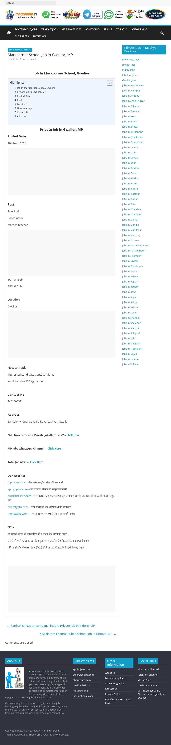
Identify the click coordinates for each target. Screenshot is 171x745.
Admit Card (92, 29)
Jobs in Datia (129, 152)
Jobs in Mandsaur (132, 230)
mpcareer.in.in (81, 690)
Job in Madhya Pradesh (20, 49)
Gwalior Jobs (129, 80)
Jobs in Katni (129, 204)
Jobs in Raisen (130, 276)
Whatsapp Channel (148, 669)
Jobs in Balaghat (131, 106)
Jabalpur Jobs (129, 75)
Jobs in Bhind (129, 121)
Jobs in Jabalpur (131, 193)
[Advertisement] (61, 171)
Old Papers (22, 36)
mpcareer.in (15, 482)
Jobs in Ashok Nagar (133, 100)
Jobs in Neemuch (131, 255)
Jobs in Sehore (130, 307)
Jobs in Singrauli (131, 343)
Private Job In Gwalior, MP (31, 91)
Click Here (73, 435)
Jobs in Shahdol (131, 317)
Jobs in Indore (130, 188)
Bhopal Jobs (128, 64)
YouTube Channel (147, 685)
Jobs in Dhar (129, 162)
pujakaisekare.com (19, 496)
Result (108, 29)
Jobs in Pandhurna (132, 266)
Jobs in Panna (129, 271)
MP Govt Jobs (49, 29)
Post (19, 100)
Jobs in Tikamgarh (132, 348)
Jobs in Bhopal (130, 126)
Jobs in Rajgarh (130, 281)
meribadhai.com (18, 513)
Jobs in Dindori (130, 168)
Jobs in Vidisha (130, 364)
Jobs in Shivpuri (131, 333)
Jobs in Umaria (130, 359)
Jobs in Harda (129, 183)
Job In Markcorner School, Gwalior (36, 87)
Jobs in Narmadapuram (135, 245)
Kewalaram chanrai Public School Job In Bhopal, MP (78, 634)
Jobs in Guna (129, 173)
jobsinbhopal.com (83, 696)
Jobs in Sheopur (131, 328)
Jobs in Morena (130, 240)
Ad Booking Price (114, 683)
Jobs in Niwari (130, 260)
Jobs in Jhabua (130, 199)
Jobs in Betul (129, 116)
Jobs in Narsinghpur (133, 250)
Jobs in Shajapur (131, 322)
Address (21, 116)
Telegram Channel (148, 674)
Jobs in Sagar (129, 297)
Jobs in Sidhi (129, 338)
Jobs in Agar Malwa (133, 85)
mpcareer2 (31, 59)
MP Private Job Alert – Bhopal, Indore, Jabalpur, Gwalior (152, 694)
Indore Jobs (128, 69)
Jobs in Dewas (130, 157)
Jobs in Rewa (129, 291)
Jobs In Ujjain (129, 353)
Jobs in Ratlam (130, 286)
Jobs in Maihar (130, 219)
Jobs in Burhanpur (132, 131)
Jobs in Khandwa (131, 209)
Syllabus (121, 29)
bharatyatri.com (18, 507)
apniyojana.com (18, 489)
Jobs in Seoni (129, 312)
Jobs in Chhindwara (133, 142)
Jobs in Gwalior (130, 178)
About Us (110, 672)
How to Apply (24, 108)
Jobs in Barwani (131, 111)
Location (21, 104)
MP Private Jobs (71, 29)
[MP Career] (9, 32)
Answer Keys (139, 29)
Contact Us (111, 688)
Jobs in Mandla (130, 224)
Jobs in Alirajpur (131, 90)
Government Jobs (26, 29)
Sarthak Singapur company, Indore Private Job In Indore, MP (51, 626)
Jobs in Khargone (131, 214)
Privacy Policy (112, 694)
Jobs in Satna (129, 302)
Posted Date (24, 96)
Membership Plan (115, 678)
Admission (39, 36)
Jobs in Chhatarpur (132, 137)
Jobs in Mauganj (131, 235)
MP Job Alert (144, 680)
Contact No (23, 112)
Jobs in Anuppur (131, 95)
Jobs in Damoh (130, 147)
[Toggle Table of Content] (108, 83)
